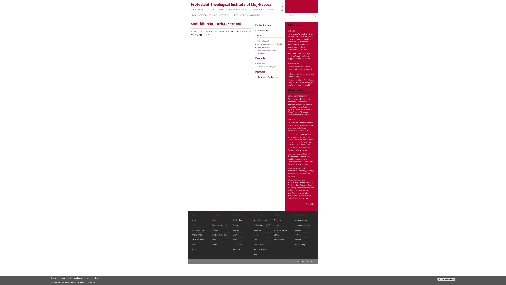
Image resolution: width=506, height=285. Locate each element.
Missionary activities (302, 225)
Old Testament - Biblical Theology (270, 44)
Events (194, 225)
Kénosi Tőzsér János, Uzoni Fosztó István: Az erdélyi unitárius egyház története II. (301, 82)
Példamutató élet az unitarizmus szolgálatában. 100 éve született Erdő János (300, 125)
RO (282, 10)
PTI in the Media (198, 239)
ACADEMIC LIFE (254, 15)
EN (282, 7)
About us (215, 220)
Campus (215, 244)
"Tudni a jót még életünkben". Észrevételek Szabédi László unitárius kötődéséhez (299, 156)
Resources (236, 249)
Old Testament (263, 41)
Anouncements (197, 234)
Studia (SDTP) (259, 244)
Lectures (298, 230)
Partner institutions (219, 234)
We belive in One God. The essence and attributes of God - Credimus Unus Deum (300, 182)
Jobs (193, 244)
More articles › (310, 204)
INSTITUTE (202, 15)
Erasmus (236, 234)
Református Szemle (261, 249)
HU (282, 3)
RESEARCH (235, 15)
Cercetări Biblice (245, 31)
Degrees (236, 225)
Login (297, 261)
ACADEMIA (225, 15)
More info (91, 282)
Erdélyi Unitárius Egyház (266, 67)
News (194, 220)
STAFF (244, 15)
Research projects (260, 220)
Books (256, 234)
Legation (298, 239)
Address (305, 261)
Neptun (236, 239)
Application (237, 220)
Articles (256, 239)
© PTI (313, 261)
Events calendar (198, 230)
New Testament (263, 48)
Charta (214, 239)
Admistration (279, 239)
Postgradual (237, 244)
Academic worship (301, 220)
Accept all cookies (446, 279)
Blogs (194, 249)
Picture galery (300, 244)
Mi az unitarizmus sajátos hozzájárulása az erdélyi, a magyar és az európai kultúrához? (301, 170)
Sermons (298, 234)
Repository (258, 230)
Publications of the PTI (262, 225)
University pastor (280, 230)
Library (256, 254)
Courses (236, 230)
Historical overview (219, 225)
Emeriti (276, 225)
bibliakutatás (262, 64)
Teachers (277, 220)
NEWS (193, 15)
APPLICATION (213, 15)
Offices (215, 230)
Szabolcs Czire (197, 31)
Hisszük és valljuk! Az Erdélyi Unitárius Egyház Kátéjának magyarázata (299, 56)
